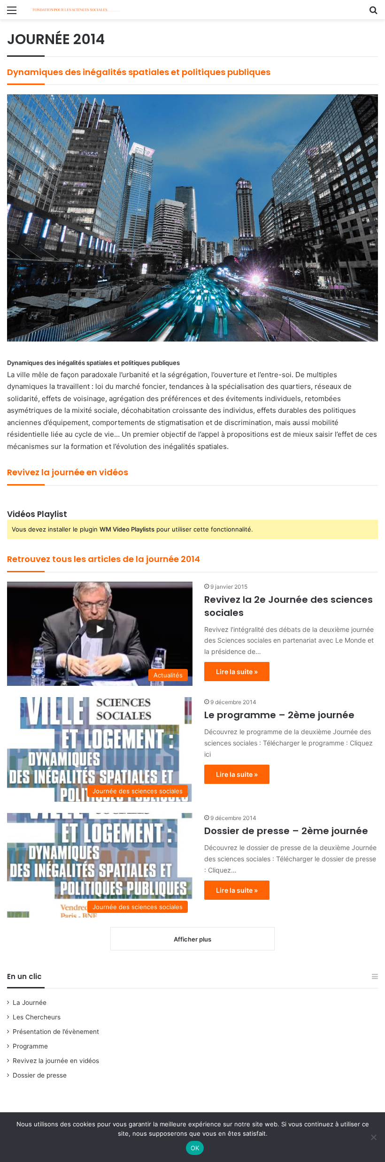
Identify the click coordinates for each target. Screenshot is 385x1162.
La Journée (29, 1002)
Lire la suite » (237, 672)
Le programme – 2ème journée (279, 715)
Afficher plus (192, 939)
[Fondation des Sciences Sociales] (75, 10)
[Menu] (11, 13)
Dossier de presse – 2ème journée (286, 830)
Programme (30, 1046)
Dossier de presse (40, 1075)
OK (195, 1148)
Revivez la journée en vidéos (56, 1060)
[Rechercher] (373, 13)
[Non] (373, 1137)
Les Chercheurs (37, 1017)
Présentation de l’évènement (56, 1031)
